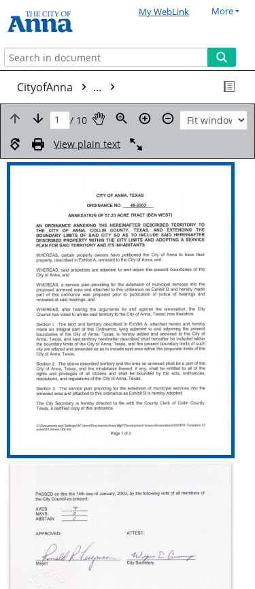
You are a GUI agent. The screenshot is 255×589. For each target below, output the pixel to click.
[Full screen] (136, 144)
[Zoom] (121, 118)
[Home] (58, 22)
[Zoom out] (168, 118)
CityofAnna (60, 87)
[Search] (221, 57)
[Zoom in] (144, 118)
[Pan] (98, 118)
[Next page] (38, 118)
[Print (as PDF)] (38, 144)
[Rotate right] (15, 144)
